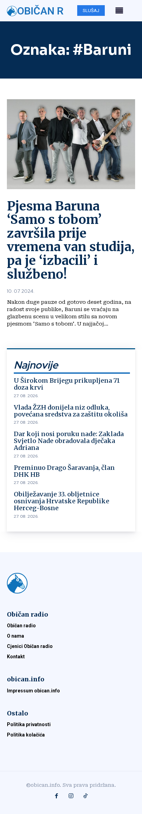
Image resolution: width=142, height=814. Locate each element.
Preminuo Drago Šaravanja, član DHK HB (64, 471)
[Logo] (71, 583)
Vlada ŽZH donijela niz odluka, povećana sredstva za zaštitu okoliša (71, 410)
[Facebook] (56, 796)
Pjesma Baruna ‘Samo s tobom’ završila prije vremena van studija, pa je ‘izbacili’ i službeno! (70, 240)
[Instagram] (71, 796)
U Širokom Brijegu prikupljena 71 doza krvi (67, 384)
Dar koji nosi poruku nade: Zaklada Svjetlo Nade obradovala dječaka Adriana (69, 441)
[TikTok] (85, 796)
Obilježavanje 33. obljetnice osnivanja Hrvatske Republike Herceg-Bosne (61, 501)
